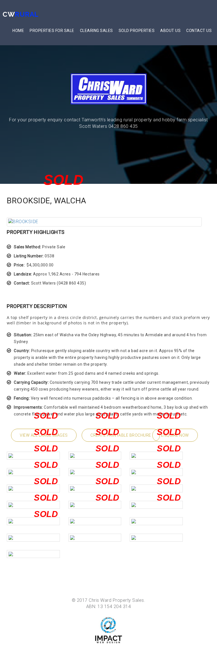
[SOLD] (104, 222)
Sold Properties (137, 30)
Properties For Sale (52, 30)
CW (21, 14)
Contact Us (199, 30)
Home (18, 30)
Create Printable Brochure (120, 435)
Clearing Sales (96, 30)
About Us (170, 30)
